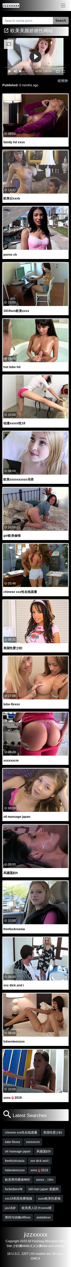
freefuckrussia (14, 1160)
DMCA (35, 1258)
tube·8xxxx (12, 1142)
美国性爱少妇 (52, 1132)
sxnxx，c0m (44, 1179)
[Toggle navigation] (63, 5)
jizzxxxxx (35, 1234)
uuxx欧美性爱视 (49, 1198)
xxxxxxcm (33, 1142)
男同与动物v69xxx (18, 1217)
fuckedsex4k (13, 1189)
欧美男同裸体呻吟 (17, 1179)
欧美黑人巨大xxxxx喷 (37, 1208)
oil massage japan (18, 1151)
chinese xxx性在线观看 (21, 1132)
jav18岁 (10, 1208)
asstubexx (43, 1217)
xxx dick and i (39, 1160)
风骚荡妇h (43, 1151)
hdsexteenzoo (15, 1170)
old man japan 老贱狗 (43, 1189)
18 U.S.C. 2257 (18, 1253)
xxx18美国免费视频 (18, 1198)
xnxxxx (59, 1246)
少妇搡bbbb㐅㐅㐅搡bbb (30, 1246)
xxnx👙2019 (39, 1170)
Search (60, 20)
